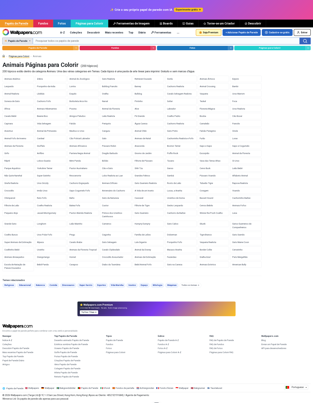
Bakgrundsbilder (67, 388)
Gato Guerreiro (142, 213)
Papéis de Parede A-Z (168, 340)
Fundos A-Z (163, 344)
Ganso (170, 168)
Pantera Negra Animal (79, 153)
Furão (202, 138)
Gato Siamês (238, 234)
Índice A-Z (7, 340)
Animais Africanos (78, 146)
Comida (54, 285)
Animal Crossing (207, 86)
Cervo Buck (205, 168)
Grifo (6, 153)
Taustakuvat (216, 388)
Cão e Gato (107, 168)
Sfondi (107, 388)
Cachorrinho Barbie (241, 198)
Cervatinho (237, 249)
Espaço (145, 285)
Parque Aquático (12, 168)
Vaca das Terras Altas (210, 161)
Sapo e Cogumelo (240, 146)
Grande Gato (10, 224)
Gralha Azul (205, 257)
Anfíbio (40, 153)
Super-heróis (86, 285)
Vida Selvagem (44, 123)
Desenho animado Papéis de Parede (71, 340)
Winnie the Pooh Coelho (211, 213)
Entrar (304, 32)
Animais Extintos (208, 264)
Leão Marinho (75, 224)
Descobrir (254, 23)
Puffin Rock (172, 153)
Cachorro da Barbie (176, 213)
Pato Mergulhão (240, 257)
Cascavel (139, 198)
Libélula (40, 94)
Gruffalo (41, 146)
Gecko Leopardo (175, 205)
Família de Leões (143, 234)
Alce (137, 109)
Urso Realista (238, 109)
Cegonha (106, 234)
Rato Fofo (42, 198)
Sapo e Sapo (206, 146)
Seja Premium (210, 32)
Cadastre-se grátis (279, 32)
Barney (138, 86)
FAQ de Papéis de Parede (221, 340)
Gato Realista (108, 79)
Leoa (234, 213)
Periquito (106, 123)
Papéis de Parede (16, 23)
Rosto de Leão (174, 183)
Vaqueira (204, 94)
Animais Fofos (239, 205)
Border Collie (206, 249)
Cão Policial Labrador (79, 138)
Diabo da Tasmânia (111, 264)
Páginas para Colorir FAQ (221, 352)
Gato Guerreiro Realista (146, 183)
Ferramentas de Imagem (133, 23)
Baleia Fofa (74, 205)
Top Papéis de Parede (13, 356)
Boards (168, 23)
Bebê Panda (43, 264)
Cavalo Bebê (10, 116)
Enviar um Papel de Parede (274, 344)
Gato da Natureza (110, 198)
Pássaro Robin (109, 146)
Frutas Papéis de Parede (66, 356)
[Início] (3, 56)
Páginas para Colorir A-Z (169, 352)
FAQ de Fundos (216, 344)
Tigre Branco (206, 234)
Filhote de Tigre (142, 205)
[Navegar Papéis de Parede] (76, 48)
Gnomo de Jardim (143, 153)
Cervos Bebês (206, 205)
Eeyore (235, 79)
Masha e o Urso (76, 131)
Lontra (72, 86)
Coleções (76, 32)
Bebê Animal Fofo (143, 264)
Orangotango (43, 257)
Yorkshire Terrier (44, 168)
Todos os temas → (190, 285)
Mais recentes (114, 32)
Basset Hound (206, 198)
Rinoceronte (75, 175)
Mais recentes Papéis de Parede (17, 352)
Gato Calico (172, 224)
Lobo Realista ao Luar (112, 175)
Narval (105, 101)
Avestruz (8, 131)
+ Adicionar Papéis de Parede (242, 32)
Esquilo (72, 94)
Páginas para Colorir (89, 23)
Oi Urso (235, 161)
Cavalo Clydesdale (111, 249)
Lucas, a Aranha (174, 190)
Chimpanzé (9, 198)
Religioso (10, 285)
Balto (72, 198)
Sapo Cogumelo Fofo (79, 190)
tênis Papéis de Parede (65, 364)
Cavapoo (73, 264)
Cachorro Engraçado (79, 183)
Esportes (102, 285)
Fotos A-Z (163, 348)
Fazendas (171, 257)
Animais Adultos (12, 79)
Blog (263, 340)
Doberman (172, 234)
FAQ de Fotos (216, 348)
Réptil (7, 161)
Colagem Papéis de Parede (67, 368)
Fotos (62, 23)
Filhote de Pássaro (144, 161)
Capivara (8, 123)
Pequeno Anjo (11, 213)
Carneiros (106, 224)
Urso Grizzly (42, 183)
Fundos (43, 23)
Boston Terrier (173, 146)
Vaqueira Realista (208, 242)
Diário (142, 32)
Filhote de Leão (11, 205)
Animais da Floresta (13, 146)
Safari (170, 101)
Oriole (235, 131)
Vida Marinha (118, 285)
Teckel (203, 101)
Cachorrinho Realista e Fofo (180, 138)
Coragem (204, 190)
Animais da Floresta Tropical (83, 249)
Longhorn (41, 224)
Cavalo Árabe (75, 242)
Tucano (170, 161)
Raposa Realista (240, 183)
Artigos (6, 364)
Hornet (72, 257)
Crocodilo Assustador (112, 257)
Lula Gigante (141, 242)
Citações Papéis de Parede (67, 360)
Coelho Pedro (173, 116)
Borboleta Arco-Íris (78, 101)
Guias (190, 23)
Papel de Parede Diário (13, 360)
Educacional (26, 285)
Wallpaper (49, 388)
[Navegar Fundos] (153, 48)
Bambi (235, 86)
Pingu (72, 234)
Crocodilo (9, 190)
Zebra (40, 79)
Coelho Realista (44, 205)
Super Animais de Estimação (18, 242)
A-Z (62, 32)
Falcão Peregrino (208, 131)
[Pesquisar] (305, 41)
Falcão (72, 123)
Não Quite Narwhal (13, 175)
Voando (236, 190)
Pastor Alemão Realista (80, 213)
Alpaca (40, 242)
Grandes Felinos (142, 175)
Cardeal (40, 138)
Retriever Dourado (143, 79)
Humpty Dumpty (142, 224)
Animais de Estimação (145, 257)
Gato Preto (172, 131)
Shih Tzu (139, 168)
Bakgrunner (199, 388)
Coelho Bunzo (11, 234)
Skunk (203, 224)
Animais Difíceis (109, 183)
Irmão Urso (42, 190)
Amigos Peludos (77, 116)
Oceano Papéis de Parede (66, 348)
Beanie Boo (42, 116)
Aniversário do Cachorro (113, 190)
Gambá (170, 175)
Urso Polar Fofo (44, 234)
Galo (104, 138)
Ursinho (40, 249)
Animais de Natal (143, 138)
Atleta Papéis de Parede (66, 372)
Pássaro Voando (208, 175)
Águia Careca (141, 123)
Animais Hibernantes (47, 109)
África (7, 109)
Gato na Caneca (174, 264)
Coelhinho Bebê (11, 249)
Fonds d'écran (166, 388)
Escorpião (204, 153)
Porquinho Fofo (174, 242)
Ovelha (105, 94)
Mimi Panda (75, 161)
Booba (203, 116)
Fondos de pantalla (125, 388)
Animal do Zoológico (79, 79)
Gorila (170, 79)
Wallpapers (33, 388)
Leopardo (9, 86)
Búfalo (105, 161)
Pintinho (139, 101)
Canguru (106, 131)
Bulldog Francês (109, 86)
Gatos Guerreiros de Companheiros (241, 225)
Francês (236, 123)
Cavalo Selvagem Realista (179, 94)
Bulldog (138, 94)
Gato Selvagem (109, 242)
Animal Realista (11, 94)
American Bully (239, 264)
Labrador (171, 109)
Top (130, 32)
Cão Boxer (237, 116)
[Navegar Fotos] (230, 48)
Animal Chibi (141, 131)
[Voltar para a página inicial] (22, 32)
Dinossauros (69, 285)
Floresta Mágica (207, 109)
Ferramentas (163, 32)
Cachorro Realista (175, 86)
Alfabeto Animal (240, 175)
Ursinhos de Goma (176, 198)
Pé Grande (140, 116)
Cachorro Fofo (44, 101)
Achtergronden (147, 388)
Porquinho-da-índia (46, 86)
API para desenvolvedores (273, 348)
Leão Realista (108, 116)
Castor (105, 205)
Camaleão (204, 123)
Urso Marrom (238, 94)
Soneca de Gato (12, 101)
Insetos (133, 285)
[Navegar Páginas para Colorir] (308, 48)
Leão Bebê (237, 168)
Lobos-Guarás (44, 161)
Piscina (72, 109)
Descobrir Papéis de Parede (15, 348)
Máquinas (172, 285)
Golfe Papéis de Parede (65, 352)
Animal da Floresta (111, 109)
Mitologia (158, 285)
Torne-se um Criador (221, 23)
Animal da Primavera (46, 131)
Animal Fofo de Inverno (15, 138)
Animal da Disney (143, 249)
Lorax (235, 138)
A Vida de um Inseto (144, 190)
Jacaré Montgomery (46, 213)
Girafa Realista (11, 183)
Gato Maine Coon (240, 242)
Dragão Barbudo (110, 153)
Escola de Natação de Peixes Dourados (14, 266)
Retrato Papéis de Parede (66, 376)
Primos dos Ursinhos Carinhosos (112, 215)
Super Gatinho (44, 175)
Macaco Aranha (174, 249)
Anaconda (139, 146)
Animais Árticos (207, 79)
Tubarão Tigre (206, 183)
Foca (234, 101)
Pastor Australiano (78, 168)
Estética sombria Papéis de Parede (71, 344)
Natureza (41, 285)
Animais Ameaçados (14, 257)
